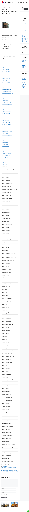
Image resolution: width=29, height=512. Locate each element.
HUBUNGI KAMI (25, 2)
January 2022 (24, 66)
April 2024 (23, 62)
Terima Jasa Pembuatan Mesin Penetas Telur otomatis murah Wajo (10, 471)
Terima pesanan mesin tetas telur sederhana (12, 470)
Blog (21, 2)
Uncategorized (24, 88)
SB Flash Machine (9, 2)
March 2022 (23, 65)
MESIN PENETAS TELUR (5, 466)
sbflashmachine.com (8, 20)
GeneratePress (19, 510)
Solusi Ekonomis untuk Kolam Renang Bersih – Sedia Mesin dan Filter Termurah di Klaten (25, 39)
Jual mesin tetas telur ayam (10, 468)
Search (23, 7)
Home (18, 2)
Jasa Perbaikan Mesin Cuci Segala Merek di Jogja (24, 30)
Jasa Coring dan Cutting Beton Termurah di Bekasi (24, 23)
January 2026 (24, 60)
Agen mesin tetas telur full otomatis (6, 467)
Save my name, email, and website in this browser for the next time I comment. (10, 494)
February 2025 (24, 61)
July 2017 (23, 67)
